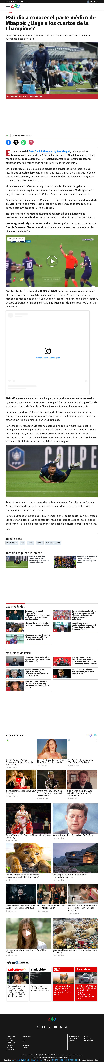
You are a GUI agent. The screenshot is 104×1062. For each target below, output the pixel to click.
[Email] (31, 142)
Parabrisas (10, 1049)
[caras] (63, 970)
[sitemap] (66, 1027)
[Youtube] (55, 1027)
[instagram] (38, 1027)
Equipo (86, 1036)
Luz (24, 1041)
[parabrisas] (86, 970)
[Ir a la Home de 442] (15, 7)
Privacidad (71, 1041)
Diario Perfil (11, 1036)
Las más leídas (15, 606)
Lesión (30, 543)
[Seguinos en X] (49, 1027)
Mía (24, 1043)
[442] (52, 1019)
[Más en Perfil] (22, 962)
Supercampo (27, 1036)
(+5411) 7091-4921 (57, 1060)
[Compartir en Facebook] (8, 142)
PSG (22, 543)
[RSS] (61, 1027)
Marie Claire (11, 1043)
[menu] (8, 6)
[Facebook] (43, 1027)
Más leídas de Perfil (18, 653)
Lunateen (26, 1045)
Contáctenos (72, 1038)
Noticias (10, 1041)
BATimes (25, 1047)
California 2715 (16, 1060)
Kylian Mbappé (11, 543)
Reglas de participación (88, 1039)
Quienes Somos (73, 1036)
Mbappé (39, 543)
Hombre (10, 1045)
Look (24, 1038)
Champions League (53, 543)
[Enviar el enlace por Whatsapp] (23, 142)
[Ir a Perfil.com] (92, 2)
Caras (9, 1038)
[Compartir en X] (16, 142)
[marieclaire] (40, 970)
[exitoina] (18, 970)
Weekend (10, 1047)
